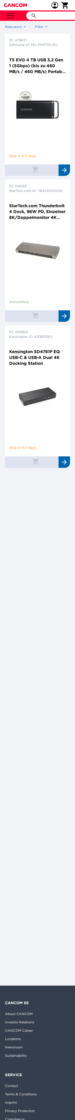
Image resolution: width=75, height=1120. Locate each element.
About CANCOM (19, 1014)
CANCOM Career (19, 1030)
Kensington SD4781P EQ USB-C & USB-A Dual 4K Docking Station (34, 357)
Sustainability (16, 1055)
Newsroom (14, 1047)
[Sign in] (54, 5)
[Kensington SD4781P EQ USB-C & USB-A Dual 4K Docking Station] (37, 396)
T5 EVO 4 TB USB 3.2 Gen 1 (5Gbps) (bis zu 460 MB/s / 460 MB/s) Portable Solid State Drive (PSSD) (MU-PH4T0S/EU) (37, 65)
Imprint (11, 1102)
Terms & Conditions (21, 1094)
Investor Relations (19, 1022)
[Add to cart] (35, 169)
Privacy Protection (20, 1111)
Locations (13, 1039)
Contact (11, 1086)
